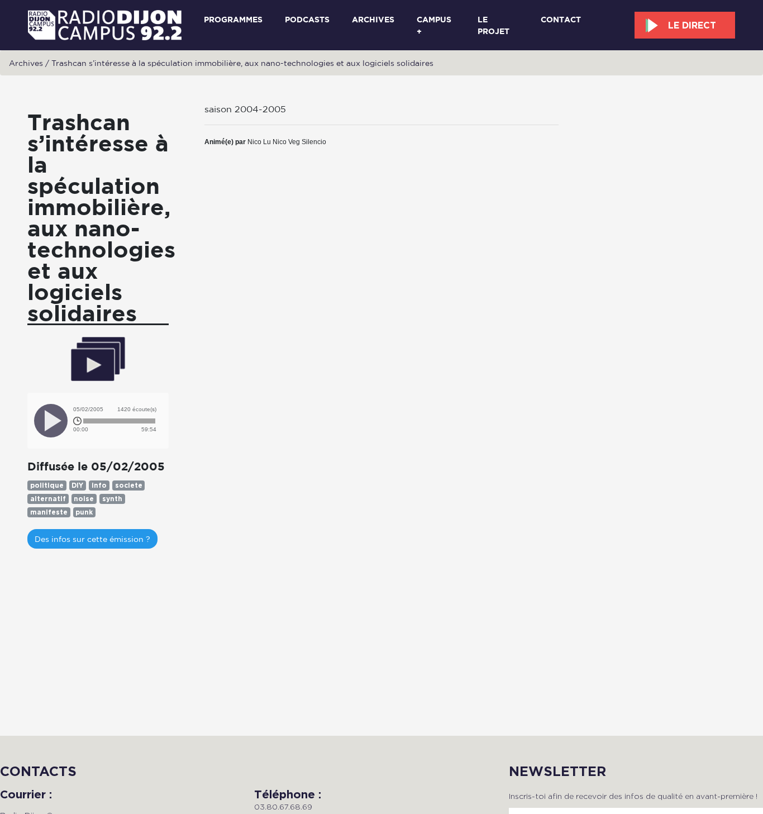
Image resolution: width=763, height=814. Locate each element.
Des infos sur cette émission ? (92, 539)
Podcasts (307, 19)
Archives (373, 19)
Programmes (233, 19)
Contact (561, 19)
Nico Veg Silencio (299, 142)
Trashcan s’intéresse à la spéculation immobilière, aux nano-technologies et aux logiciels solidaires (242, 63)
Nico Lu (259, 142)
